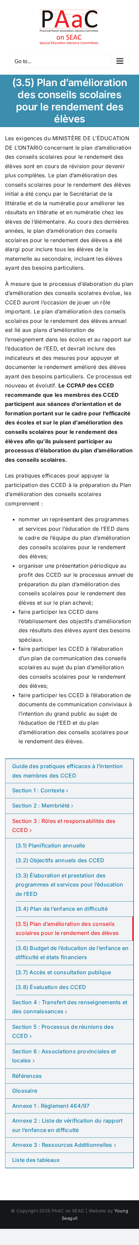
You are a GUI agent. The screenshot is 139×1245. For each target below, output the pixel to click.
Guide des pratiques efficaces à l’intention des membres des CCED (67, 771)
